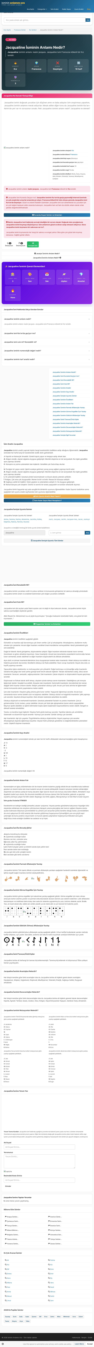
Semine (12, 519)
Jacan (80, 519)
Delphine (7, 522)
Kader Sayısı (66, 9)
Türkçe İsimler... (56, 1239)
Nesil (52, 1287)
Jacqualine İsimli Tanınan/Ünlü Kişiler (66, 419)
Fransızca (73, 154)
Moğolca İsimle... (13, 1235)
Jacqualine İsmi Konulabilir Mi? (63, 380)
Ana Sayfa (30, 9)
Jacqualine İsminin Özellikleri (63, 400)
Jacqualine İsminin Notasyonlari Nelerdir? (67, 431)
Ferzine (20, 522)
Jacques (57, 519)
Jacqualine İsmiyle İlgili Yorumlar (64, 435)
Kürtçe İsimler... (56, 1230)
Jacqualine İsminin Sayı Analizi (63, 392)
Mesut (9, 1296)
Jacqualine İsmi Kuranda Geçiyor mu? (66, 376)
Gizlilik (90, 1337)
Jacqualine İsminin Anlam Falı (63, 404)
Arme (9, 1292)
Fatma (52, 1260)
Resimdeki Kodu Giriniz (13, 1176)
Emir (51, 1274)
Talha (27, 1321)
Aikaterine (25, 519)
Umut (9, 1300)
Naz (8, 1287)
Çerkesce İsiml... (13, 1221)
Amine (6, 519)
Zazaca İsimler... (56, 1244)
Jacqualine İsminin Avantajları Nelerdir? (66, 423)
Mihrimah (66, 1316)
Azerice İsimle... (56, 1217)
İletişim (84, 1337)
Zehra (52, 1316)
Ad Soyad (7, 1143)
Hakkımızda (76, 1337)
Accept (90, 1344)
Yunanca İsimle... (13, 1244)
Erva (45, 1316)
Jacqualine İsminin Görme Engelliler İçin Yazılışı (69, 411)
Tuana (7, 1321)
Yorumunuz (8, 1152)
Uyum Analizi (78, 9)
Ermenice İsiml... (56, 1221)
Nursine (26, 522)
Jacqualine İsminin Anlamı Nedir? (64, 372)
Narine (18, 519)
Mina (58, 1316)
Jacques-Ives (72, 519)
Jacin (51, 519)
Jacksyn (86, 519)
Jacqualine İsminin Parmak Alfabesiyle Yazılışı (69, 407)
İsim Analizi (54, 9)
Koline (39, 519)
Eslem (81, 1316)
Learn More (79, 1344)
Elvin (52, 1269)
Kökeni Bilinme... (13, 1230)
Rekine (13, 522)
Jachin (63, 519)
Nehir (52, 1296)
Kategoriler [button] (42, 9)
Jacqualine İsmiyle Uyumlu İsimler (65, 396)
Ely (51, 1278)
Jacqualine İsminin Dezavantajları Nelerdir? (68, 427)
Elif (8, 1269)
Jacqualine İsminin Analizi (62, 388)
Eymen (34, 1316)
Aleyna (14, 1321)
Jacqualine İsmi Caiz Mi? (61, 384)
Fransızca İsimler (20, 30)
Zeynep (7, 1316)
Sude (27, 1316)
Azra (8, 1278)
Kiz (51, 1265)
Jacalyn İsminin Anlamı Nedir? (48, 253)
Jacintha (33, 519)
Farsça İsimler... (12, 1226)
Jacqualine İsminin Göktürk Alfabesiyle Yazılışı (69, 415)
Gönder (8, 1186)
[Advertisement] (47, 129)
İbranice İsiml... (55, 1226)
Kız (73, 150)
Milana (9, 1283)
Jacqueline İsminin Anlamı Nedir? (46, 258)
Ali (8, 1260)
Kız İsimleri (33, 30)
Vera (52, 1283)
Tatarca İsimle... (12, 1239)
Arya (21, 1321)
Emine (9, 1274)
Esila (20, 1316)
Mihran (52, 1292)
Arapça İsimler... (12, 1217)
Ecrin (14, 1316)
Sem (52, 1300)
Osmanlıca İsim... (56, 1235)
